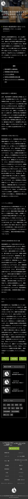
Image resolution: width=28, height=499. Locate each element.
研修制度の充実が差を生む (12, 72)
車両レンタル (6, 414)
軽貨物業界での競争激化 (11, 69)
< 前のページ (5, 358)
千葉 (9, 408)
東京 (21, 404)
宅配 (21, 408)
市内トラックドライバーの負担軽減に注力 (15, 81)
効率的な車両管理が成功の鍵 (12, 77)
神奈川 (5, 408)
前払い (13, 408)
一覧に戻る (14, 358)
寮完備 (17, 408)
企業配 (8, 404)
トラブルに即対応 (9, 74)
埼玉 (12, 404)
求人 (4, 404)
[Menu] (25, 3)
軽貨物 (16, 404)
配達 (12, 414)
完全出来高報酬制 (15, 411)
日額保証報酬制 (7, 411)
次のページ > (23, 358)
